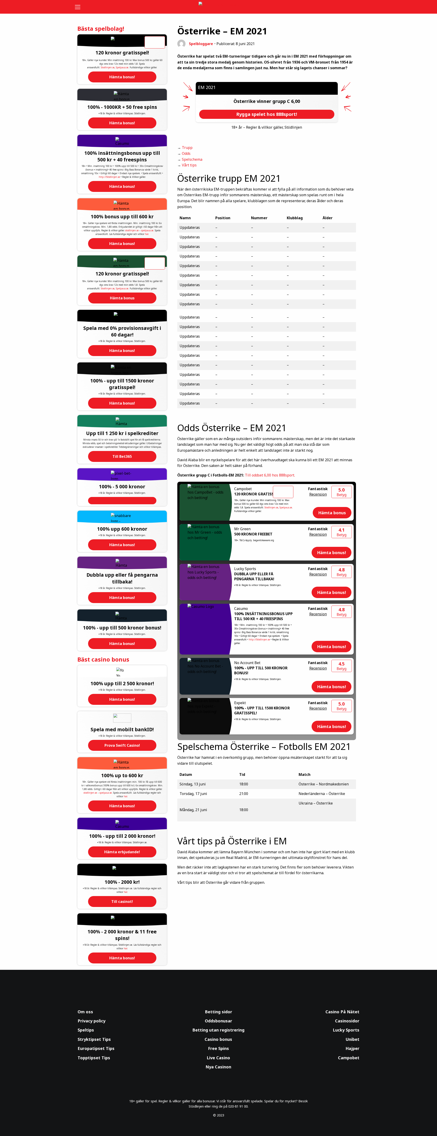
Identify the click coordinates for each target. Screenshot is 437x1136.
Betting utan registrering (218, 1030)
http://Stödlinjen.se (109, 176)
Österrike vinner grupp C (262, 101)
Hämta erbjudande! (122, 851)
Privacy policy (91, 1021)
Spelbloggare (201, 43)
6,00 (295, 101)
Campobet (348, 1057)
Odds (186, 153)
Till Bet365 (122, 456)
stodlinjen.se (132, 230)
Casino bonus (218, 1039)
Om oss (85, 1011)
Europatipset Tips (96, 1048)
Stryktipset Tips (94, 1039)
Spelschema (192, 159)
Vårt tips (189, 165)
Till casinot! (122, 901)
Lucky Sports (346, 1030)
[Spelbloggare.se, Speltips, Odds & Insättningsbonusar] (219, 7)
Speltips (86, 1030)
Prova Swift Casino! (122, 745)
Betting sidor (218, 1011)
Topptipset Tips (94, 1057)
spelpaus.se (147, 230)
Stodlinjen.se (107, 67)
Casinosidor (347, 1021)
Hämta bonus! (122, 76)
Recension (318, 494)
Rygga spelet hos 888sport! (266, 114)
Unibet (352, 1039)
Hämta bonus (122, 298)
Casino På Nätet (342, 1011)
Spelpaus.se (122, 67)
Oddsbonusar (218, 1021)
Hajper (352, 1048)
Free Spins (218, 1048)
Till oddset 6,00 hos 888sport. (270, 475)
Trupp (187, 147)
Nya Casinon (218, 1067)
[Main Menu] (80, 7)
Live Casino (218, 1057)
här (146, 234)
